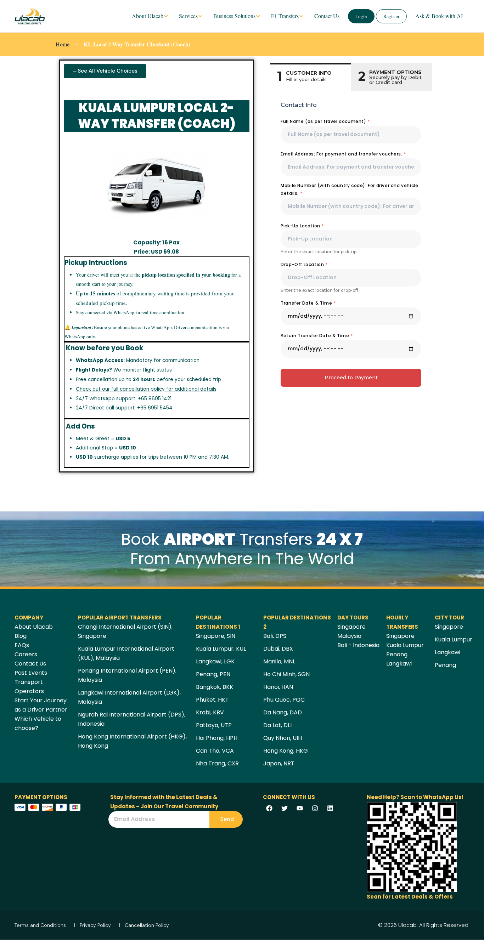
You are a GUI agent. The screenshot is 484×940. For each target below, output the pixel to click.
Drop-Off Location (304, 264)
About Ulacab (147, 15)
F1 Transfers (285, 15)
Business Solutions (234, 15)
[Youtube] (299, 808)
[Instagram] (315, 808)
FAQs (22, 645)
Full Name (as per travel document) (325, 121)
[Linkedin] (330, 808)
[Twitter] (284, 808)
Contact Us (326, 15)
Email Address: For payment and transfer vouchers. (343, 154)
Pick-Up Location (302, 226)
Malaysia (349, 636)
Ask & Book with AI (439, 15)
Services (188, 15)
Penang (396, 654)
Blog (21, 636)
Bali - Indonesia (358, 645)
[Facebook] (269, 808)
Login (361, 16)
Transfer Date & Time (308, 303)
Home (62, 44)
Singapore (351, 627)
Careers (26, 654)
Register (391, 16)
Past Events (31, 673)
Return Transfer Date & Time (317, 336)
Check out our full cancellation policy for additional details (146, 389)
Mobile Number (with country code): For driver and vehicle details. (349, 189)
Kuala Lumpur (405, 645)
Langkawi (399, 663)
